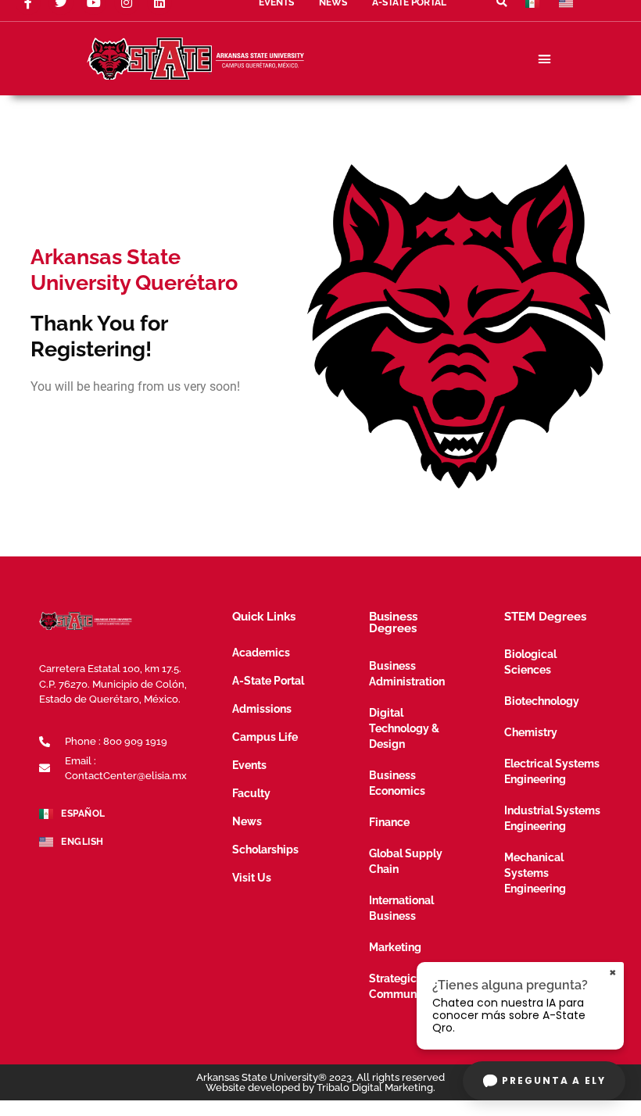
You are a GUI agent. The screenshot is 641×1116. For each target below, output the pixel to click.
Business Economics (397, 783)
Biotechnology (541, 701)
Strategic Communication (410, 986)
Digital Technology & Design (404, 728)
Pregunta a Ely (554, 1080)
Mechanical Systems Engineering (535, 873)
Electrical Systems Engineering (552, 771)
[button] (544, 58)
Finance (389, 822)
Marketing (395, 947)
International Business (401, 908)
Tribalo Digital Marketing (375, 1087)
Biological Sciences (530, 662)
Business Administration (407, 674)
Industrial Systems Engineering (552, 818)
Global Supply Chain (405, 861)
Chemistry (530, 732)
